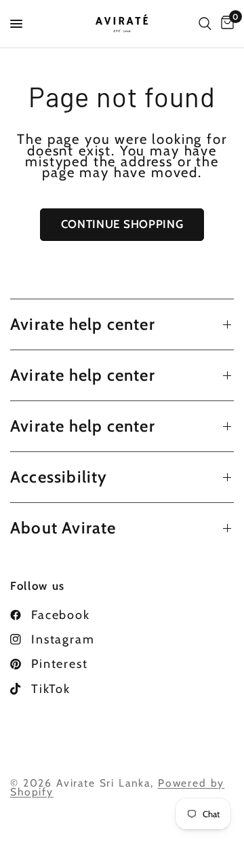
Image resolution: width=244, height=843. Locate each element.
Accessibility (59, 477)
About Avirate (63, 528)
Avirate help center (82, 324)
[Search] (205, 24)
